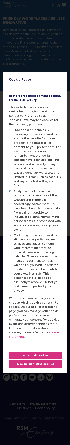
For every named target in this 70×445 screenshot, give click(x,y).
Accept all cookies (35, 355)
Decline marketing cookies (35, 363)
